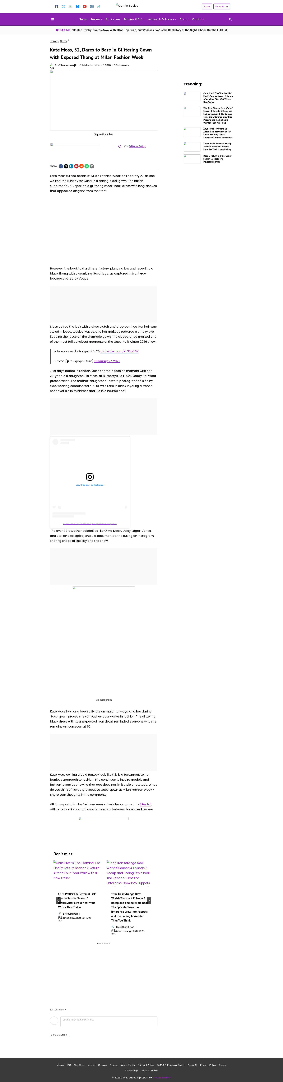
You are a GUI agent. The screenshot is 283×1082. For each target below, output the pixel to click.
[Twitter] (63, 6)
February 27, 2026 (107, 361)
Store (207, 6)
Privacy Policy (208, 1065)
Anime (91, 1065)
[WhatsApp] (86, 166)
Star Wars (79, 1065)
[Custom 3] (70, 6)
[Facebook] (56, 6)
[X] (66, 166)
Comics (102, 1065)
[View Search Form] (230, 19)
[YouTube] (84, 6)
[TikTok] (98, 6)
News (83, 19)
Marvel (60, 1065)
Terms (223, 1065)
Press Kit (192, 1065)
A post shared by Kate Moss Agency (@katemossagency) (90, 523)
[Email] (92, 166)
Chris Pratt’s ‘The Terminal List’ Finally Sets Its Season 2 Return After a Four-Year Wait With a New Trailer (218, 98)
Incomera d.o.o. (162, 1077)
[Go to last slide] (58, 900)
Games (114, 1065)
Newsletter (221, 6)
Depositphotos (149, 1070)
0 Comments (121, 65)
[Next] (149, 900)
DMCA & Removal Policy (171, 1065)
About (184, 19)
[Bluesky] (77, 6)
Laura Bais (72, 913)
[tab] (97, 943)
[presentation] (77, 873)
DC (69, 1065)
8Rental (145, 804)
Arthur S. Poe (126, 927)
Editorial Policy (137, 146)
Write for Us (128, 1065)
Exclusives (113, 19)
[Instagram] (91, 6)
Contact (198, 19)
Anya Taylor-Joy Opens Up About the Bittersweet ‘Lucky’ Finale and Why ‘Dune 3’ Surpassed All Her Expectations (217, 133)
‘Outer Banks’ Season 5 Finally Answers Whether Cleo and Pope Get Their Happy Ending (217, 146)
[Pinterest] (76, 166)
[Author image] (52, 65)
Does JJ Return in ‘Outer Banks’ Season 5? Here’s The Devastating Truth (217, 158)
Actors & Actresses (162, 19)
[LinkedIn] (71, 166)
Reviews (96, 19)
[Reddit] (81, 166)
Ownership (131, 1070)
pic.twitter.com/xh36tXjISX (119, 351)
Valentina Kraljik (67, 65)
